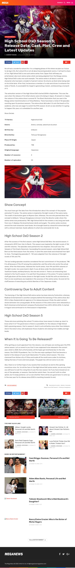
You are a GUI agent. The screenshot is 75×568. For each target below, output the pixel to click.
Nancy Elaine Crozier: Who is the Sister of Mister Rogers (48, 520)
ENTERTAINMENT (10, 36)
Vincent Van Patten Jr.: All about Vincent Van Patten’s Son (59, 429)
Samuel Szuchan (22, 432)
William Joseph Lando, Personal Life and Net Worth (25, 428)
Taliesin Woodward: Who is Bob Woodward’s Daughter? (48, 500)
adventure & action (55, 385)
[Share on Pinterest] (26, 62)
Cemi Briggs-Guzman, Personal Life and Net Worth (49, 459)
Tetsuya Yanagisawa (65, 387)
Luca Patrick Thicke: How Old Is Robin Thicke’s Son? (59, 442)
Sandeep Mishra (11, 54)
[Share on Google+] (22, 62)
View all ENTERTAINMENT (36, 540)
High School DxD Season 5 (51, 387)
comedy (68, 385)
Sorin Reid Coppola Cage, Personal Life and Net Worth (25, 442)
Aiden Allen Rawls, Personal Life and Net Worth (47, 479)
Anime (63, 385)
